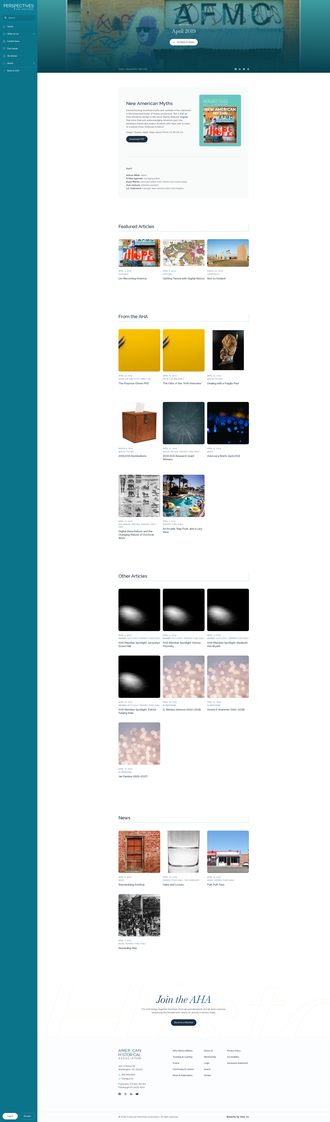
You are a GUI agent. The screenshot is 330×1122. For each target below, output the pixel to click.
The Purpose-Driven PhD (133, 383)
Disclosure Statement (237, 1063)
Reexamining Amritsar (131, 884)
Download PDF (136, 139)
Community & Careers (183, 1069)
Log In (10, 1116)
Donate (27, 1116)
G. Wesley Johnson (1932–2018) (182, 709)
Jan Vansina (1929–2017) (132, 776)
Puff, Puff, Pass (215, 884)
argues (184, 117)
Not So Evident (216, 278)
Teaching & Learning (182, 1057)
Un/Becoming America (132, 278)
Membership (210, 1057)
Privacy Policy (234, 1051)
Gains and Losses (173, 884)
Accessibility (233, 1057)
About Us (208, 1051)
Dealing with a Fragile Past (223, 383)
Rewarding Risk (127, 948)
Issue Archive (131, 69)
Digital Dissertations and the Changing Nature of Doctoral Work (136, 535)
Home (121, 69)
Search (207, 1069)
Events (176, 1063)
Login (206, 1063)
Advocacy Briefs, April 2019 (223, 456)
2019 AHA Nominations (132, 456)
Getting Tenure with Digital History (184, 278)
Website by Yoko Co (237, 1117)
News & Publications (182, 1075)
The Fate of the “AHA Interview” (182, 383)
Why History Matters (183, 1051)
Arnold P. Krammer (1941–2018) (226, 709)
